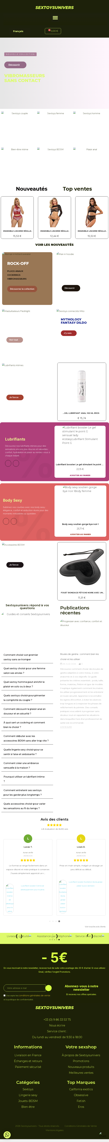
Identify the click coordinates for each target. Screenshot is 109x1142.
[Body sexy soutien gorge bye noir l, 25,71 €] (80, 511)
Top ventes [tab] (77, 189)
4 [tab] (59, 921)
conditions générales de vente (34, 995)
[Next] (16, 463)
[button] (55, 18)
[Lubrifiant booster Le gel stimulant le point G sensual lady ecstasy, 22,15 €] (80, 452)
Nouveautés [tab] (31, 189)
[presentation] (57, 683)
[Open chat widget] (102, 1135)
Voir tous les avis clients (95, 926)
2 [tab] (53, 921)
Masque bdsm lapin (82, 592)
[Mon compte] (73, 31)
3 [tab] (56, 921)
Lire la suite (66, 727)
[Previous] (8, 463)
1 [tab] (49, 921)
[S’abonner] (48, 988)
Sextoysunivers (54, 7)
